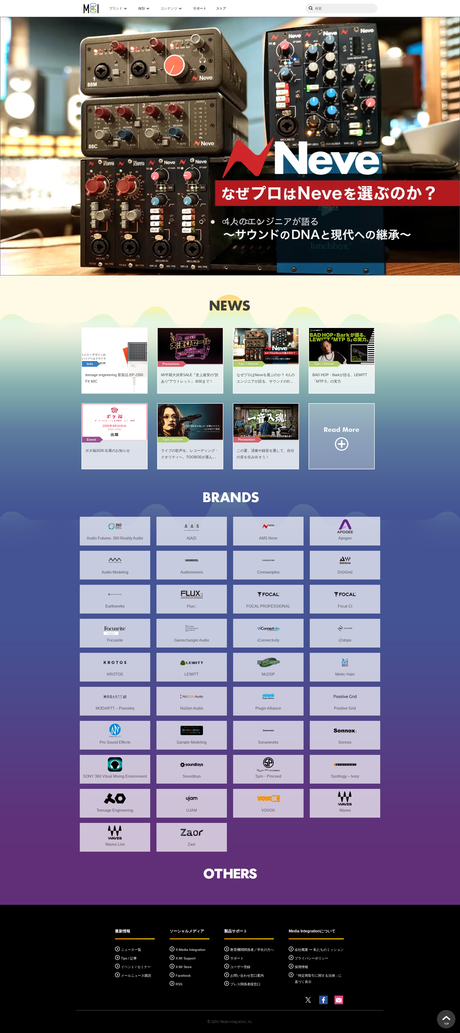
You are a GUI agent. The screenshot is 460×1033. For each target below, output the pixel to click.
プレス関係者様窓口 (245, 984)
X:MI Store (184, 967)
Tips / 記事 (129, 958)
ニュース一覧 (131, 950)
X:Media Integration (190, 950)
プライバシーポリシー (311, 958)
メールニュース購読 (136, 975)
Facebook (183, 975)
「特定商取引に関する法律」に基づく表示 (318, 979)
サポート (200, 8)
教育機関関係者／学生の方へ (252, 950)
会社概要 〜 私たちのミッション (319, 950)
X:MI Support (186, 958)
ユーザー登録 (240, 967)
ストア (221, 8)
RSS (179, 984)
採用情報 (301, 967)
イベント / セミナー (136, 967)
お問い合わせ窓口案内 (247, 975)
